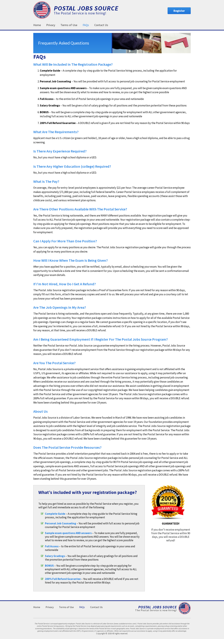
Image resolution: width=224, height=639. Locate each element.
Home (37, 25)
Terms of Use (69, 25)
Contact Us (101, 25)
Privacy (50, 25)
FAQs (86, 25)
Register (179, 11)
